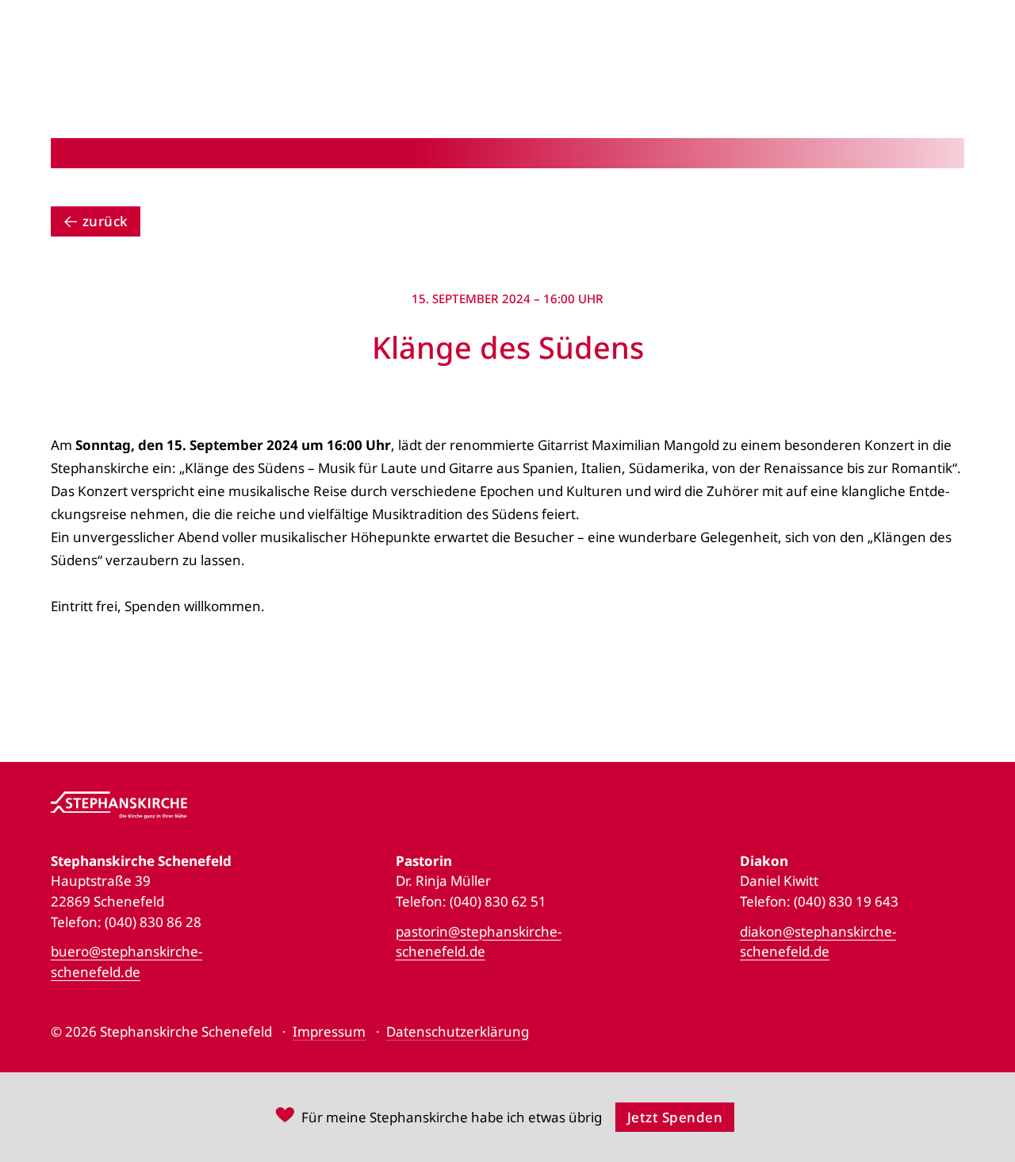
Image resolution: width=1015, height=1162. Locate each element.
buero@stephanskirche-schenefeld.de (126, 961)
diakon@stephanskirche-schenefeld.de (818, 941)
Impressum (329, 1031)
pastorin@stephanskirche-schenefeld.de (478, 941)
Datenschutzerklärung (457, 1031)
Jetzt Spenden (675, 1117)
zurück (105, 221)
